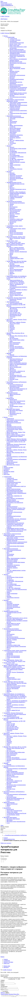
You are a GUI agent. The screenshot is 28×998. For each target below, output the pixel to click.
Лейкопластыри (14, 257)
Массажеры (12, 411)
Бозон (11, 186)
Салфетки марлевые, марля (16, 258)
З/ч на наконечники (15, 155)
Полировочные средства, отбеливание (16, 82)
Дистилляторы (13, 121)
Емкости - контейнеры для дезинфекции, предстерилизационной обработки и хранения (18, 286)
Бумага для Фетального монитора (18, 363)
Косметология (10, 398)
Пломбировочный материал (17, 79)
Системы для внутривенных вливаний (16, 759)
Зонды (11, 205)
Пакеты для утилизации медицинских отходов (16, 293)
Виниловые (13, 174)
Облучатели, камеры (15, 129)
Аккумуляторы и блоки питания (18, 148)
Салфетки (12, 329)
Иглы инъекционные (15, 342)
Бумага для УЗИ (14, 310)
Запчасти (9, 145)
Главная (6, 837)
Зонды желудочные (14, 387)
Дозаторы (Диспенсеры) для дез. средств (17, 618)
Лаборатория (13, 122)
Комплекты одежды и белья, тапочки (16, 685)
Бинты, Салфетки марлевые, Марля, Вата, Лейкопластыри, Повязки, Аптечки (16, 245)
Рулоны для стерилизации (16, 234)
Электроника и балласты (16, 168)
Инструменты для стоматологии (18, 63)
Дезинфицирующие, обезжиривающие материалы (17, 54)
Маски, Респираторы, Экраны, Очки (16, 236)
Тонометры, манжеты (15, 137)
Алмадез (12, 185)
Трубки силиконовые (15, 164)
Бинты (11, 254)
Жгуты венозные (14, 338)
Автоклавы (12, 118)
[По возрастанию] (1, 862)
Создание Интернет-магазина (6, 995)
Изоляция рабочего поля (16, 61)
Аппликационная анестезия (17, 42)
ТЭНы (11, 166)
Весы (11, 120)
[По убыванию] (3, 862)
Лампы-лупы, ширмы (15, 402)
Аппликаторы (13, 41)
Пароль (2, 989)
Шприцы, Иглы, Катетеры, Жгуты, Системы (15, 746)
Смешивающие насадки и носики (18, 92)
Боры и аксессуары (14, 45)
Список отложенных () (7, 5)
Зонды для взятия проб (15, 367)
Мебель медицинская (12, 392)
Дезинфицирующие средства (14, 182)
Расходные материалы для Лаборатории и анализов (16, 359)
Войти (7, 992)
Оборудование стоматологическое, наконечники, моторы (15, 100)
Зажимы (12, 204)
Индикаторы (13, 231)
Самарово (12, 198)
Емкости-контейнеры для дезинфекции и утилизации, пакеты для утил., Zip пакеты (17, 277)
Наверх (2, 956)
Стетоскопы (13, 133)
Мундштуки (13, 369)
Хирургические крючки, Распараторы (16, 221)
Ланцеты (12, 368)
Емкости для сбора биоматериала (18, 364)
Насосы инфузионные (15, 128)
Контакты (6, 470)
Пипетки (12, 373)
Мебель (11, 395)
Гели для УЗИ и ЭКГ (15, 312)
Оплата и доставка (8, 467)
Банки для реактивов (15, 361)
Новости (6, 472)
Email (2, 988)
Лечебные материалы (15, 67)
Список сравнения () (6, 4)
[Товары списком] (1, 857)
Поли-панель (13, 80)
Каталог (6, 35)
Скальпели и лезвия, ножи (16, 219)
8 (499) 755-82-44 (5, 16)
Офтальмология (14, 216)
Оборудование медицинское (14, 116)
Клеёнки (12, 325)
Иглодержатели (13, 206)
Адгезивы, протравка (15, 40)
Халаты (11, 272)
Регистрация (4, 2)
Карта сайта (7, 474)
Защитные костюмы (15, 265)
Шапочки (12, 273)
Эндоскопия (13, 143)
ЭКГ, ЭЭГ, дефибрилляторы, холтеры (16, 570)
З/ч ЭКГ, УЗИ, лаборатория (16, 159)
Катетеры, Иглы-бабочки (16, 346)
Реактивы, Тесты (14, 379)
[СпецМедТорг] (13, 13)
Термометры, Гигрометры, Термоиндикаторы (16, 135)
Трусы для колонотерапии (16, 269)
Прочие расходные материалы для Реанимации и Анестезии (18, 389)
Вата (11, 255)
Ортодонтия (13, 73)
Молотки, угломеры (15, 213)
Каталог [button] (6, 417)
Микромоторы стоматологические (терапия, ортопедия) (18, 105)
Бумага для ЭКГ (14, 311)
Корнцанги (12, 208)
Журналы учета (13, 365)
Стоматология (10, 37)
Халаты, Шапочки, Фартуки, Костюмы (16, 261)
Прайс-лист (6, 963)
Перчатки (12, 78)
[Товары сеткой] (3, 857)
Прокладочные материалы (16, 84)
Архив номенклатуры (9, 839)
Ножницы (12, 215)
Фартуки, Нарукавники (16, 270)
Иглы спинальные (14, 344)
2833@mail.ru (4, 19)
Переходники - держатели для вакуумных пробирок (17, 371)
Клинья (11, 65)
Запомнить (5, 991)
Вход (2, 1)
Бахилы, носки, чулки (15, 44)
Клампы (12, 64)
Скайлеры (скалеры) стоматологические (15, 108)
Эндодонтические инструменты (18, 97)
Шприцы (12, 350)
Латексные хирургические (16, 178)
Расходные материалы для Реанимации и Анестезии (16, 385)
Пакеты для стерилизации (16, 232)
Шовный (9, 353)
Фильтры (12, 167)
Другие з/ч (12, 149)
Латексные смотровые (15, 177)
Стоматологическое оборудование (18, 113)
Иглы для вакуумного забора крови (16, 752)
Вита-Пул (12, 187)
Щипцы (12, 223)
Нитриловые (13, 179)
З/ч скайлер (12, 158)
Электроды (12, 316)
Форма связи (7, 966)
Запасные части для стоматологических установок (17, 161)
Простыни (12, 327)
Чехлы (11, 330)
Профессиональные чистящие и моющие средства (18, 194)
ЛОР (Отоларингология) (13, 301)
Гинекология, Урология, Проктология (16, 297)
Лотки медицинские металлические (15, 211)
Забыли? (3, 992)
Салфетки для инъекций (16, 197)
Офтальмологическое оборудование (15, 131)
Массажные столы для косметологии (15, 413)
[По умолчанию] (1, 860)
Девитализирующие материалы (18, 52)
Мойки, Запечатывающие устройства (16, 558)
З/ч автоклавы (13, 151)
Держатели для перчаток (16, 175)
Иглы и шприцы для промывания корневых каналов (18, 59)
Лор (11, 124)
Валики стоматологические (17, 49)
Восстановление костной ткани (18, 50)
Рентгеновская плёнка (15, 315)
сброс (2, 825)
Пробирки (12, 377)
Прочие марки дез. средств (16, 196)
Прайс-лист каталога (6, 843)
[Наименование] (3, 860)
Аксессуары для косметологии (17, 401)
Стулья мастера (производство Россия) (16, 813)
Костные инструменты (15, 209)
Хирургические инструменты (14, 201)
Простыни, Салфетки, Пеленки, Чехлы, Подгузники (18, 323)
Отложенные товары (9, 471)
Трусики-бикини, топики (16, 406)
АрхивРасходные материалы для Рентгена (15, 835)
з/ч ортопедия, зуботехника (16, 156)
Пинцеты (12, 217)
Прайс (5, 466)
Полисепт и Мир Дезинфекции (17, 192)
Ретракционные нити (15, 86)
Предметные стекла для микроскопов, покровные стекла (18, 375)
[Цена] (5, 860)
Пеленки (12, 326)
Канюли (12, 345)
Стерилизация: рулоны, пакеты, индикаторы (15, 650)
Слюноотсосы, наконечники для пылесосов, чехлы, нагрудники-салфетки (18, 90)
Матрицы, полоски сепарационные (14, 71)
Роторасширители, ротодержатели (18, 87)
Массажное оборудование (13, 409)
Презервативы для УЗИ (16, 314)
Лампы (11, 163)
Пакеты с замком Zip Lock (16, 295)
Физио (11, 139)
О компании (7, 468)
